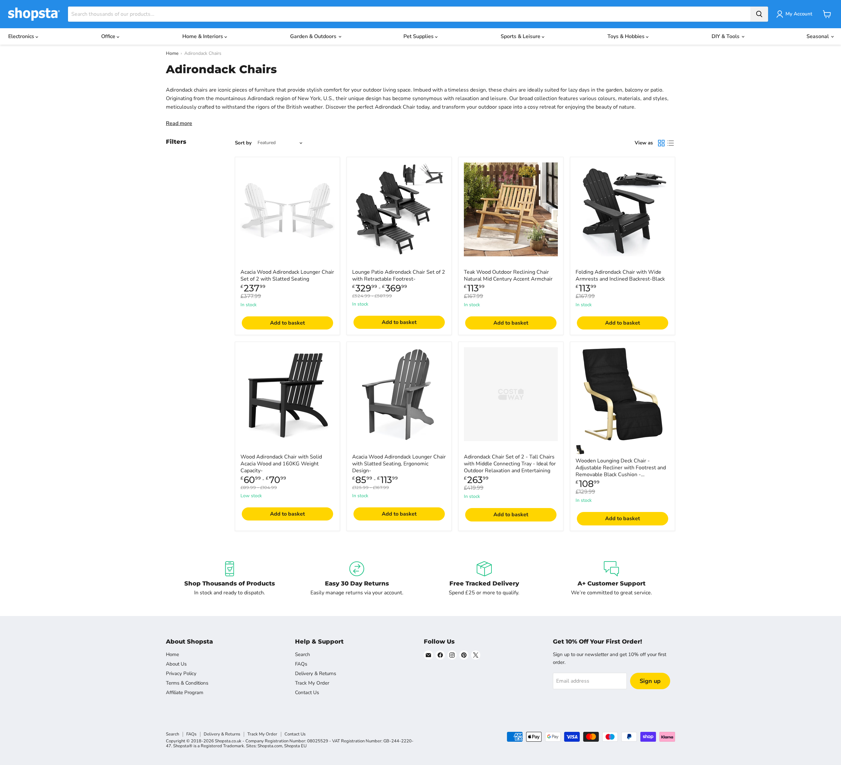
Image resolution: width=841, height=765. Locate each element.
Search (302, 654)
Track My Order (312, 683)
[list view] (670, 143)
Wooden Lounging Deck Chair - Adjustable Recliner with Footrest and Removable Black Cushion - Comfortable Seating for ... (621, 471)
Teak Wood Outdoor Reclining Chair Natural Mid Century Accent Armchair (508, 275)
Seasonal (818, 36)
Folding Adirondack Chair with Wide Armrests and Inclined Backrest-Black (620, 275)
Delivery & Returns (315, 673)
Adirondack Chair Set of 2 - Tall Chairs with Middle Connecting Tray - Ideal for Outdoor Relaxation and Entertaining (510, 463)
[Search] (759, 14)
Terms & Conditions (187, 683)
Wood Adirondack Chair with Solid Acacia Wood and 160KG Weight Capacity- (281, 463)
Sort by (243, 143)
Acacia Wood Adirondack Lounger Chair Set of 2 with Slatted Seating (287, 275)
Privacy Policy (181, 673)
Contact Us (307, 692)
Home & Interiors (203, 36)
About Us (176, 664)
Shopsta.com (270, 746)
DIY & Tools (726, 36)
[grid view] (661, 143)
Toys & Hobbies (626, 36)
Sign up (650, 681)
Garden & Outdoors (314, 36)
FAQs (301, 664)
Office (109, 36)
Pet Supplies (419, 36)
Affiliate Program (184, 692)
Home (172, 53)
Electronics (21, 36)
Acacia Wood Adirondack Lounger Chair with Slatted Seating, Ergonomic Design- (399, 463)
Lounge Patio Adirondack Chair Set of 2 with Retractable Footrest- (398, 275)
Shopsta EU (295, 746)
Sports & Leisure (521, 36)
